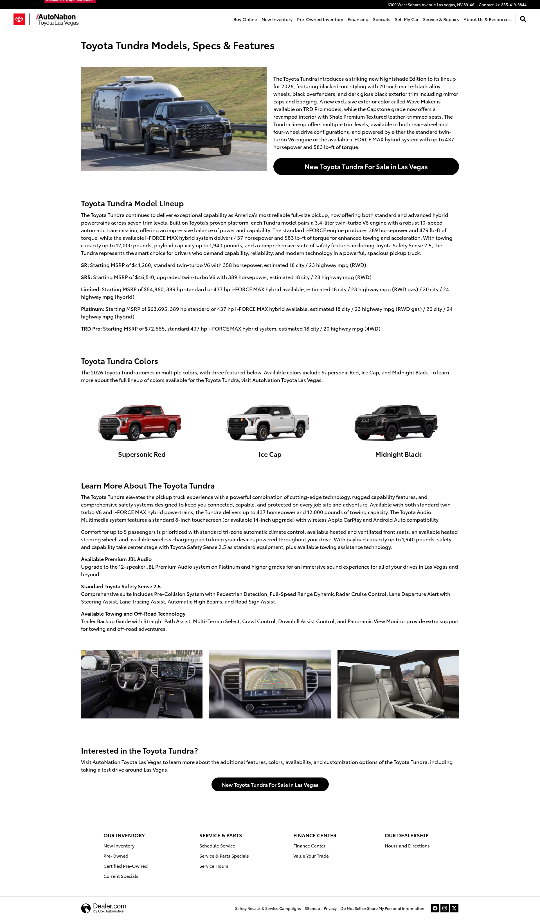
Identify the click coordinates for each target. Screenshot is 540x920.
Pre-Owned (116, 855)
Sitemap (312, 908)
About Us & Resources (487, 19)
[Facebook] (435, 908)
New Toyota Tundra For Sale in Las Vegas (366, 166)
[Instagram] (444, 908)
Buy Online (245, 19)
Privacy (330, 908)
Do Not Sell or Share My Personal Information (382, 908)
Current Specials (121, 875)
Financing (358, 19)
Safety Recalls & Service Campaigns (268, 908)
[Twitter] (454, 908)
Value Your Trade (311, 855)
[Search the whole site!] (523, 19)
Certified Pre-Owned (126, 865)
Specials (381, 19)
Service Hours (213, 865)
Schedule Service (217, 845)
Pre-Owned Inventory (320, 19)
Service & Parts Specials (224, 855)
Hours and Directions (407, 845)
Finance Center (309, 845)
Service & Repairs (441, 19)
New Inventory (277, 19)
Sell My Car (406, 19)
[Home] (22, 19)
